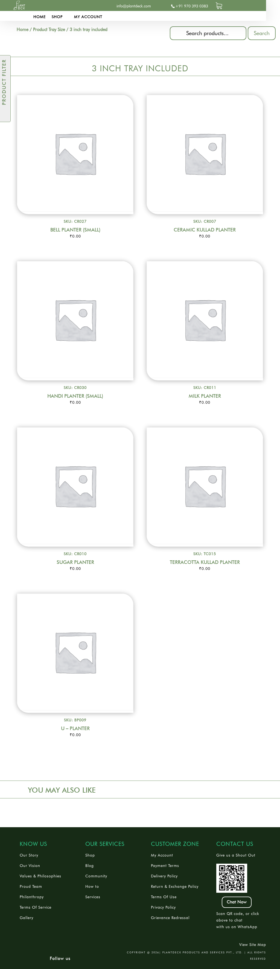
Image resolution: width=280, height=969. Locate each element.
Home (39, 17)
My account (88, 17)
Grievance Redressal (170, 918)
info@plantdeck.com (133, 6)
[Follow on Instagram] (90, 6)
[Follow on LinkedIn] (79, 6)
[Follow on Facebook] (57, 6)
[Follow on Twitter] (68, 6)
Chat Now (237, 902)
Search (262, 33)
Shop (57, 17)
